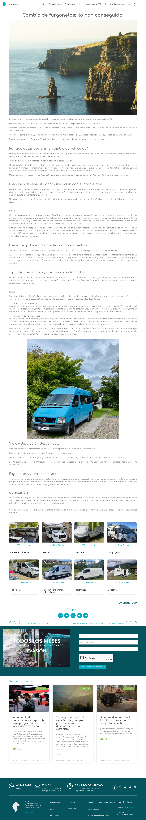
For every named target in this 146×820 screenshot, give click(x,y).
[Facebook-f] (114, 787)
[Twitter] (130, 787)
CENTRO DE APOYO (88, 785)
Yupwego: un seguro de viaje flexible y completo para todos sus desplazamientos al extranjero (70, 723)
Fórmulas (72, 802)
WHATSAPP (23, 785)
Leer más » (17, 749)
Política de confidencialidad (98, 815)
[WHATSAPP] (11, 786)
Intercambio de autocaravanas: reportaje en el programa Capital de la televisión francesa (29, 722)
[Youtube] (125, 787)
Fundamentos (54, 802)
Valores (52, 809)
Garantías (72, 808)
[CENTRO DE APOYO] (70, 786)
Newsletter (127, 802)
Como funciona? (56, 4)
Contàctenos (54, 815)
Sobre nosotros (29, 812)
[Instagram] (119, 787)
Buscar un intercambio (114, 4)
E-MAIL (47, 785)
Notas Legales (93, 809)
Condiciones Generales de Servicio (101, 802)
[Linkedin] (135, 787)
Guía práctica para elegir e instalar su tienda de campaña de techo (116, 720)
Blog (119, 802)
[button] (60, 615)
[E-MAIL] (37, 786)
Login (129, 4)
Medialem (131, 807)
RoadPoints (72, 814)
